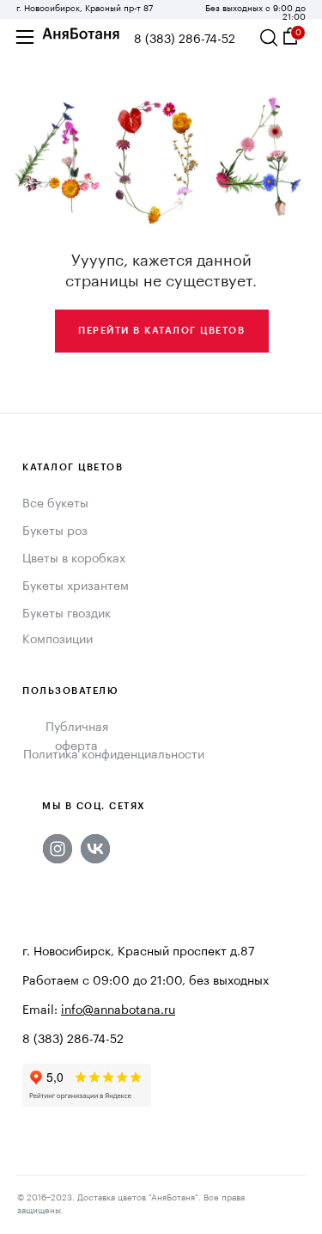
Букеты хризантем (75, 586)
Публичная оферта (77, 736)
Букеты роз (55, 531)
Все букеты (55, 504)
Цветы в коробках (73, 559)
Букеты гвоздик (66, 614)
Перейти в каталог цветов (161, 330)
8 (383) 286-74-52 (184, 40)
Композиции (57, 640)
